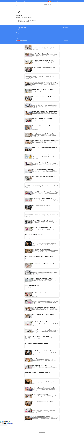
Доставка (23, 0)
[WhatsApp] (9, 421)
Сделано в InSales (65, 40)
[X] (6, 421)
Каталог (37, 0)
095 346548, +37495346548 (47, 4)
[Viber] (7, 421)
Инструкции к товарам (19, 1)
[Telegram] (3, 421)
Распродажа (45, 9)
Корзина (17, 38)
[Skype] (10, 421)
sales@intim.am (65, 27)
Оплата (27, 0)
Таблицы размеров (26, 1)
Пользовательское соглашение (21, 28)
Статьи (30, 0)
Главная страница (18, 0)
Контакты (33, 0)
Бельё (40, 9)
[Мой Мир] (5, 421)
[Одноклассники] (4, 421)
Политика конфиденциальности (21, 27)
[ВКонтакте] (1, 421)
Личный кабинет (18, 29)
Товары (40, 0)
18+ (36, 9)
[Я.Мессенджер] (0, 421)
